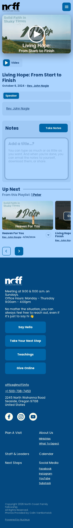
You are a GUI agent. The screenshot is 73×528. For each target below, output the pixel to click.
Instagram (45, 473)
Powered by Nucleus (17, 519)
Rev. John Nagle (38, 86)
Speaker (11, 95)
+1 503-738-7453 (18, 391)
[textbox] (36, 158)
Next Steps (13, 463)
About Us (46, 433)
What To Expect (49, 443)
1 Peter (36, 195)
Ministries (45, 438)
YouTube (44, 478)
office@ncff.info (17, 385)
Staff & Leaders (17, 454)
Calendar (46, 454)
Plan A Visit (13, 433)
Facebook (45, 468)
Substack (45, 483)
